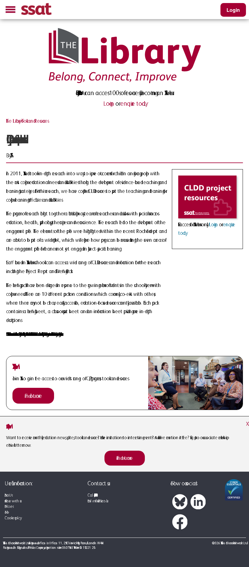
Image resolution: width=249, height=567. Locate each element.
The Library (12, 121)
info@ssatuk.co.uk (99, 501)
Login (233, 9)
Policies (8, 506)
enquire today (132, 103)
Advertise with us (12, 501)
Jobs (6, 512)
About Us (8, 495)
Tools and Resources (34, 121)
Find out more (33, 395)
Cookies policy (12, 518)
